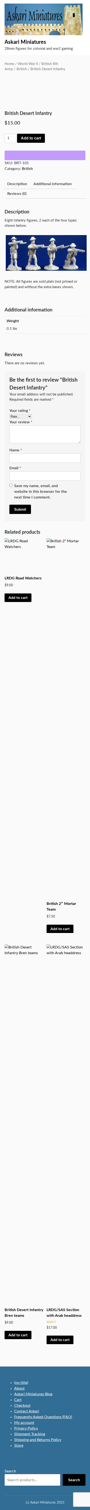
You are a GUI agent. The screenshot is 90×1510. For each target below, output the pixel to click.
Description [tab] (17, 184)
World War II (28, 64)
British (22, 69)
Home (9, 64)
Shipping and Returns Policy (37, 1440)
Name (15, 450)
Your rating (19, 411)
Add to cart (31, 138)
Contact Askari (26, 1411)
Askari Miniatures (25, 42)
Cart (18, 1400)
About (19, 1388)
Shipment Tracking (29, 1434)
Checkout (22, 1405)
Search (10, 1471)
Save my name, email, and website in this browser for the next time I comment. (40, 491)
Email (15, 468)
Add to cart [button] (18, 598)
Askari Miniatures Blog (33, 1394)
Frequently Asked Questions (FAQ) (43, 1417)
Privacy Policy (26, 1428)
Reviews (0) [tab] (16, 194)
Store (18, 1445)
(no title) (21, 1383)
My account (24, 1423)
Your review (20, 422)
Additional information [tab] (52, 184)
